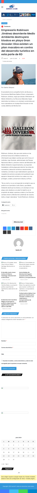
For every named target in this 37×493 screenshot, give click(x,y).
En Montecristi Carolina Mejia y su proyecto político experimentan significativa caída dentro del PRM (9, 303)
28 (33, 456)
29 (3, 459)
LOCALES (9, 19)
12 (23, 448)
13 (28, 448)
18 (18, 452)
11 (18, 448)
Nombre (4, 341)
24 (13, 456)
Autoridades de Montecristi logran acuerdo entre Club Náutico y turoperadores (27, 274)
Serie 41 (6, 58)
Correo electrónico (7, 347)
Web (2, 354)
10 (13, 448)
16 (8, 452)
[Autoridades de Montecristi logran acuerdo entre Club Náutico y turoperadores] (27, 266)
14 (33, 448)
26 (23, 456)
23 (8, 456)
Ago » (7, 464)
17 (13, 452)
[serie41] (11, 7)
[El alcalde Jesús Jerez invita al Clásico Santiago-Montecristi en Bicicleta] (9, 266)
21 (33, 452)
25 (18, 456)
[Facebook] (5, 228)
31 (13, 459)
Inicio (3, 19)
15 (3, 452)
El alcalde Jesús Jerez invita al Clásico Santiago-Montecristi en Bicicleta (8, 274)
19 (23, 452)
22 (3, 456)
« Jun (2, 464)
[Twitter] (9, 228)
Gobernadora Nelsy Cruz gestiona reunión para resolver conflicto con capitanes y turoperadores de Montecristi (27, 297)
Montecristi (19, 222)
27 (28, 456)
